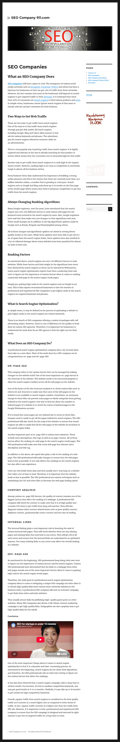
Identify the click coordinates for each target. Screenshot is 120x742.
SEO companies (15, 83)
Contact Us (92, 73)
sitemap (89, 95)
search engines (41, 100)
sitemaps (48, 97)
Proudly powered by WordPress (39, 732)
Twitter (54, 87)
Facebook (45, 87)
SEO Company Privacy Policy (98, 80)
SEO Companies (94, 75)
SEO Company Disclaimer (97, 78)
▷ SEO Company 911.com (29, 18)
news (77, 100)
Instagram (35, 87)
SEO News (91, 83)
